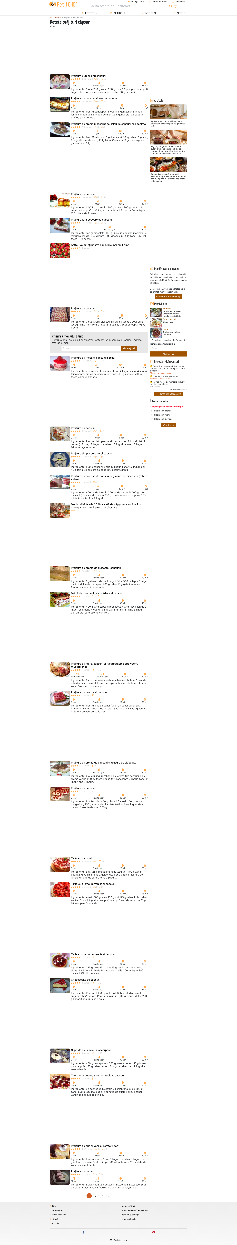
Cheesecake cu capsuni (85, 979)
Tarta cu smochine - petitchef (172, 333)
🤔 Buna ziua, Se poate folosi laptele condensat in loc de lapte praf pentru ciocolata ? (167, 368)
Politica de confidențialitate (135, 1210)
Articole (119, 13)
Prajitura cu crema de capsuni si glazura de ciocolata (103, 762)
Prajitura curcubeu (82, 1171)
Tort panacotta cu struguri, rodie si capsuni (97, 1075)
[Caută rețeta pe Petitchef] (170, 6)
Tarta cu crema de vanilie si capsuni (93, 883)
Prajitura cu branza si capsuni (89, 692)
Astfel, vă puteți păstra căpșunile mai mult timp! (100, 244)
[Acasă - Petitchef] (51, 17)
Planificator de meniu (167, 296)
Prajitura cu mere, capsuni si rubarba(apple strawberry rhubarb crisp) (104, 665)
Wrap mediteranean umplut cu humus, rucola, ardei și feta (172, 313)
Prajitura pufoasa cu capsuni (88, 75)
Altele (180, 13)
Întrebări (151, 13)
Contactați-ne (128, 1206)
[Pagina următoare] (102, 1195)
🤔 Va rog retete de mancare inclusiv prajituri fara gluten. (167, 383)
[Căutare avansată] (175, 6)
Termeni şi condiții (130, 1215)
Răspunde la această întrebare (161, 373)
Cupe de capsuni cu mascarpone (91, 1050)
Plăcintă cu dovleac (163, 419)
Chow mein (168, 322)
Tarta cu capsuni (81, 858)
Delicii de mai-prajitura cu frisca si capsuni (97, 593)
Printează (180, 340)
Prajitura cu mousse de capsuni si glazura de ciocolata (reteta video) (109, 478)
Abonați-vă (128, 348)
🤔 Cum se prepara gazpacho (164, 376)
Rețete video (57, 1210)
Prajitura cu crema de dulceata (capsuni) (96, 567)
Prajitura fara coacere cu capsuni (91, 219)
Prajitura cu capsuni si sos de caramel (94, 98)
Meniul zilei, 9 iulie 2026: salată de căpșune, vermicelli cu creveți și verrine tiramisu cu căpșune (106, 506)
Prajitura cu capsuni (83, 194)
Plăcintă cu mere (162, 415)
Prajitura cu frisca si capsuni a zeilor (93, 357)
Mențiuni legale (129, 1219)
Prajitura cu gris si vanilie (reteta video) (95, 1145)
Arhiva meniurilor (163, 340)
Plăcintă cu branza (162, 410)
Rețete (89, 13)
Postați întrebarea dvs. (170, 394)
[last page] (109, 1195)
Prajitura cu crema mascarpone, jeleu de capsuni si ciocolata (108, 123)
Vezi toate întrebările (177, 389)
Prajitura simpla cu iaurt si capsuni (92, 453)
